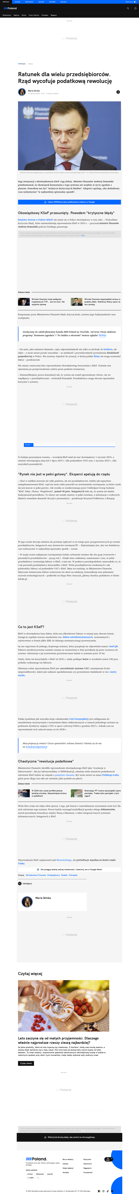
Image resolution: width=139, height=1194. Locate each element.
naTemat (17, 2)
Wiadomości (7, 15)
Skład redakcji (68, 1168)
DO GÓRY (108, 1159)
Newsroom (88, 1164)
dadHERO (52, 2)
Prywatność (88, 1172)
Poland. (6, 2)
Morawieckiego (64, 860)
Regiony (16, 15)
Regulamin (88, 1168)
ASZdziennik (29, 2)
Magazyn (54, 15)
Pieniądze (45, 15)
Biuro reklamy (68, 1159)
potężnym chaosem (64, 775)
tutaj (83, 235)
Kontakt (66, 1172)
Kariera (65, 1164)
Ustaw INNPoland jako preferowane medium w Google (71, 202)
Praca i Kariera (34, 15)
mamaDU (41, 2)
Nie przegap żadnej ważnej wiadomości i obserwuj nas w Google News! (71, 869)
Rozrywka (63, 2)
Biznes (24, 15)
